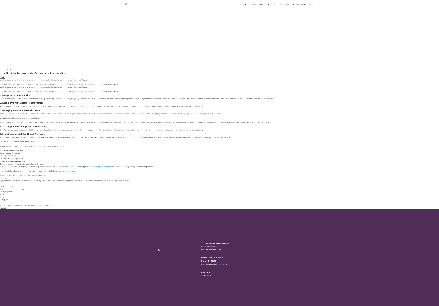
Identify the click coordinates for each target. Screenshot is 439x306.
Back (2, 77)
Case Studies (301, 4)
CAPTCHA (3, 197)
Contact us (67, 167)
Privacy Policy (206, 272)
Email (6, 192)
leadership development (101, 167)
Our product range (256, 4)
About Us (271, 4)
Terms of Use (206, 275)
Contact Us (4, 178)
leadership (53, 114)
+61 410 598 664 (213, 261)
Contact (311, 4)
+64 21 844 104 (212, 246)
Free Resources (285, 4)
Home (244, 4)
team (166, 122)
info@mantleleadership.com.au (218, 264)
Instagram (4, 200)
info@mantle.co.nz (213, 250)
